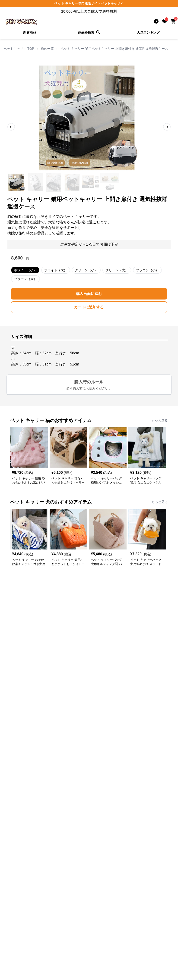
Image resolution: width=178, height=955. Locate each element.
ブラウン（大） (25, 279)
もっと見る (160, 420)
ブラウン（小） (147, 270)
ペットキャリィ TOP (19, 48)
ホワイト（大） (55, 270)
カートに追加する (89, 307)
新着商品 (29, 32)
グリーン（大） (116, 270)
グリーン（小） (86, 270)
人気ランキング (148, 32)
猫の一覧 (47, 48)
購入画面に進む (89, 294)
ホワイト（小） (25, 270)
